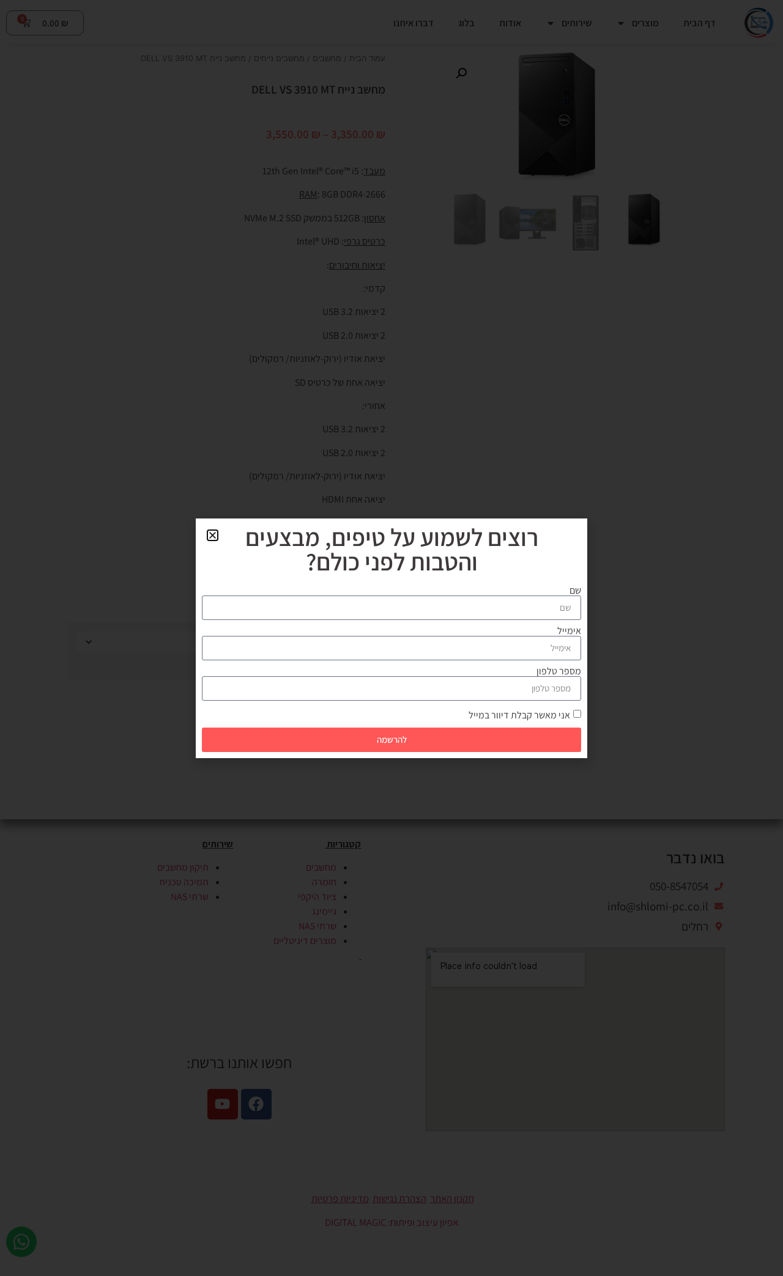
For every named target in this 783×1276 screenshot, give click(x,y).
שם (575, 591)
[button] (212, 535)
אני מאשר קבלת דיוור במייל (519, 714)
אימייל (569, 631)
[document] (391, 638)
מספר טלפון (558, 671)
